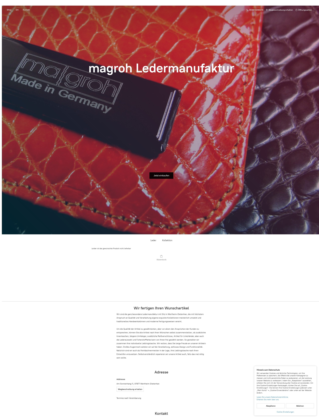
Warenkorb (161, 259)
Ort (17, 10)
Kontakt (26, 10)
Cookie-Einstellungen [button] (285, 412)
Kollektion (167, 240)
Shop (9, 10)
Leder (153, 240)
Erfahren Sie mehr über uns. (268, 400)
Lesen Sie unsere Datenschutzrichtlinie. (272, 397)
